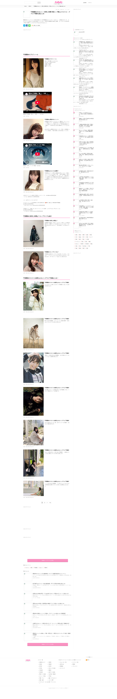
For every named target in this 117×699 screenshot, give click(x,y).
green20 (34, 577)
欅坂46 (46, 567)
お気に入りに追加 (36, 25)
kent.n (34, 617)
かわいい (41, 567)
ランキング (78, 241)
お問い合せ (62, 664)
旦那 (87, 248)
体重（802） (62, 9)
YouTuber (84, 246)
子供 (89, 246)
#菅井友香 (54, 202)
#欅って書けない (49, 202)
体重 (83, 234)
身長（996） (58, 9)
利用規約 (61, 666)
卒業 (83, 248)
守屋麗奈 (36, 567)
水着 (76, 246)
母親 (89, 241)
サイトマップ (62, 668)
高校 (80, 234)
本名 (80, 246)
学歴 (87, 237)
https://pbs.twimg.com (30, 89)
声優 (91, 234)
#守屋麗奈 (58, 202)
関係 (80, 248)
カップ (91, 237)
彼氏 (80, 239)
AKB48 (82, 243)
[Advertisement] (36, 40)
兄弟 (82, 241)
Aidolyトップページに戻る (48, 560)
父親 (86, 241)
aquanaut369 (35, 587)
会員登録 (84, 2)
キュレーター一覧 (63, 662)
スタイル (27, 567)
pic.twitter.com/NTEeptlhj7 (28, 209)
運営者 (74, 664)
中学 (83, 237)
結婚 (87, 234)
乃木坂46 (87, 243)
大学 (76, 237)
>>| (50, 502)
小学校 (87, 239)
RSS (88, 659)
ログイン (90, 2)
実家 (76, 239)
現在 (83, 239)
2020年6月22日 (36, 196)
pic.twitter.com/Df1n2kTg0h (51, 195)
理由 (91, 243)
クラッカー (34, 597)
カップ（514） (67, 9)
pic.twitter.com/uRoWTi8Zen (28, 203)
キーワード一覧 (75, 662)
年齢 (76, 248)
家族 (80, 237)
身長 (31, 567)
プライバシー (75, 666)
